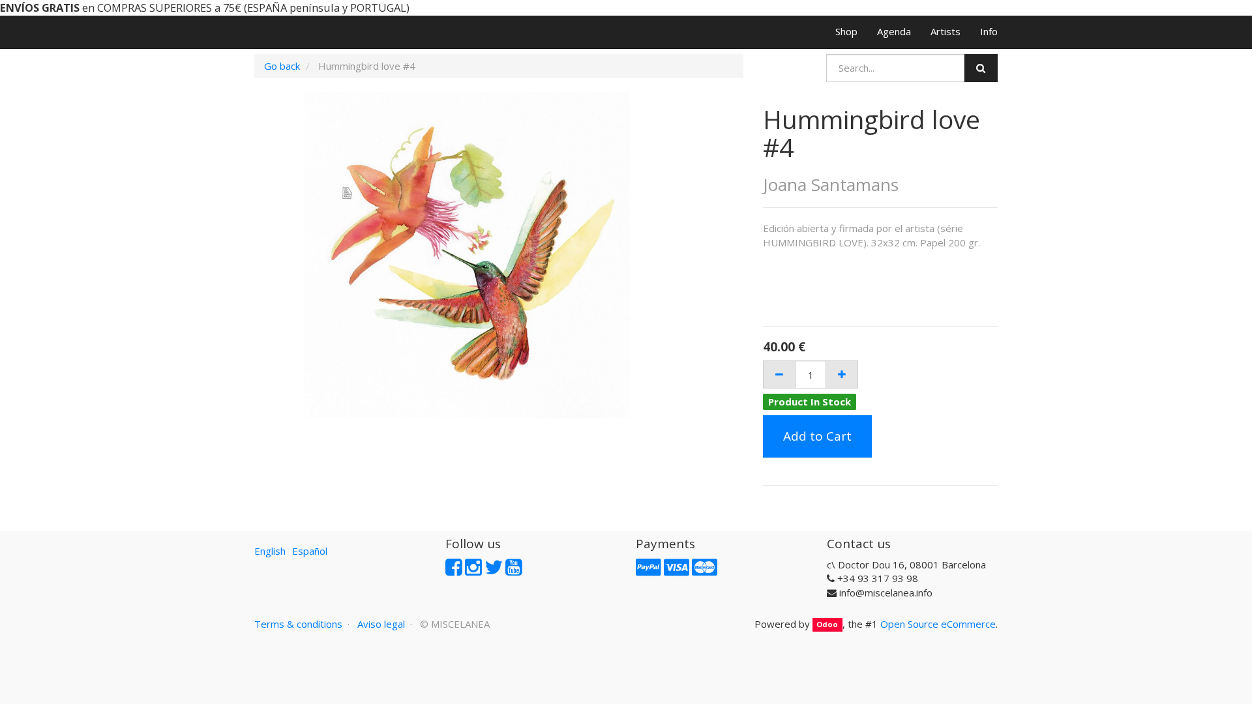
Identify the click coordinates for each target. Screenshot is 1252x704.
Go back (282, 65)
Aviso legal (381, 623)
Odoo (827, 625)
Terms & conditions (298, 623)
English (270, 550)
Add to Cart (817, 436)
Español (309, 550)
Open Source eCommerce (938, 623)
